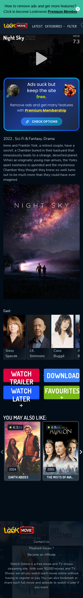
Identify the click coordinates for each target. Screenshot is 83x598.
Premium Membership (45, 110)
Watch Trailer (21, 376)
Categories (53, 26)
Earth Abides (18, 477)
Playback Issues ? (41, 548)
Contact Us (41, 542)
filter (72, 26)
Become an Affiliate (42, 555)
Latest (37, 26)
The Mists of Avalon (61, 477)
